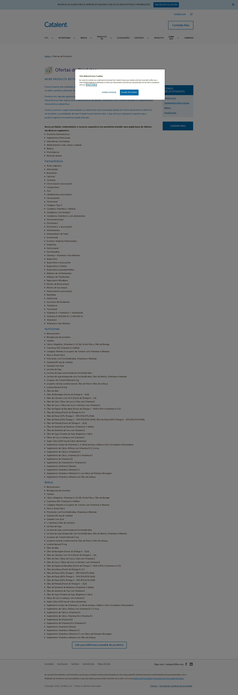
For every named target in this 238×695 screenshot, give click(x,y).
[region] (120, 84)
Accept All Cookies (129, 92)
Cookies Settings (109, 92)
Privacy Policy (91, 85)
